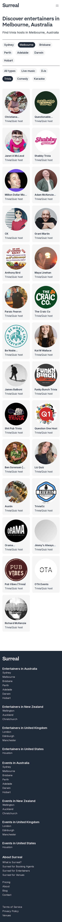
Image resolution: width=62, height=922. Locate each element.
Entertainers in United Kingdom (24, 728)
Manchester (9, 740)
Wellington (8, 710)
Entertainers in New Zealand (22, 707)
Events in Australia (15, 763)
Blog (5, 890)
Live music (28, 70)
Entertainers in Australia (19, 669)
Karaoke (39, 78)
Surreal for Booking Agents (18, 866)
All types (9, 70)
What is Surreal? (12, 862)
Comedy (22, 78)
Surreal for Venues (13, 874)
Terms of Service (12, 906)
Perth (7, 52)
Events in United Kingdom (20, 822)
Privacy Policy (10, 911)
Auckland (7, 714)
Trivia (7, 78)
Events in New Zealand (18, 801)
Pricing (6, 882)
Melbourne (26, 44)
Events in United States (19, 843)
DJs (43, 70)
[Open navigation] (57, 5)
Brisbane (45, 44)
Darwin (38, 52)
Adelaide (22, 52)
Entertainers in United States (23, 749)
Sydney (9, 44)
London (6, 731)
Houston (7, 752)
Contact (6, 894)
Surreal (10, 5)
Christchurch (9, 719)
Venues (6, 915)
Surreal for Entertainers (16, 870)
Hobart (8, 60)
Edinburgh (8, 736)
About (5, 886)
